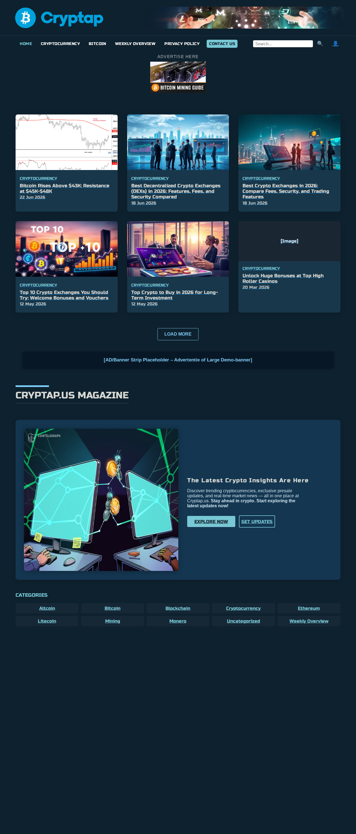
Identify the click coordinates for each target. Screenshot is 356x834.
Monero (177, 621)
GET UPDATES (257, 521)
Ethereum (309, 608)
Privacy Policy (181, 43)
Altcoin (47, 608)
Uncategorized (243, 621)
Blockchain (177, 608)
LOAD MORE (178, 334)
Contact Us (222, 43)
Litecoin (47, 621)
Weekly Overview (135, 43)
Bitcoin (97, 43)
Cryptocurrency (60, 43)
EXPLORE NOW (211, 521)
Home (26, 43)
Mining (112, 621)
